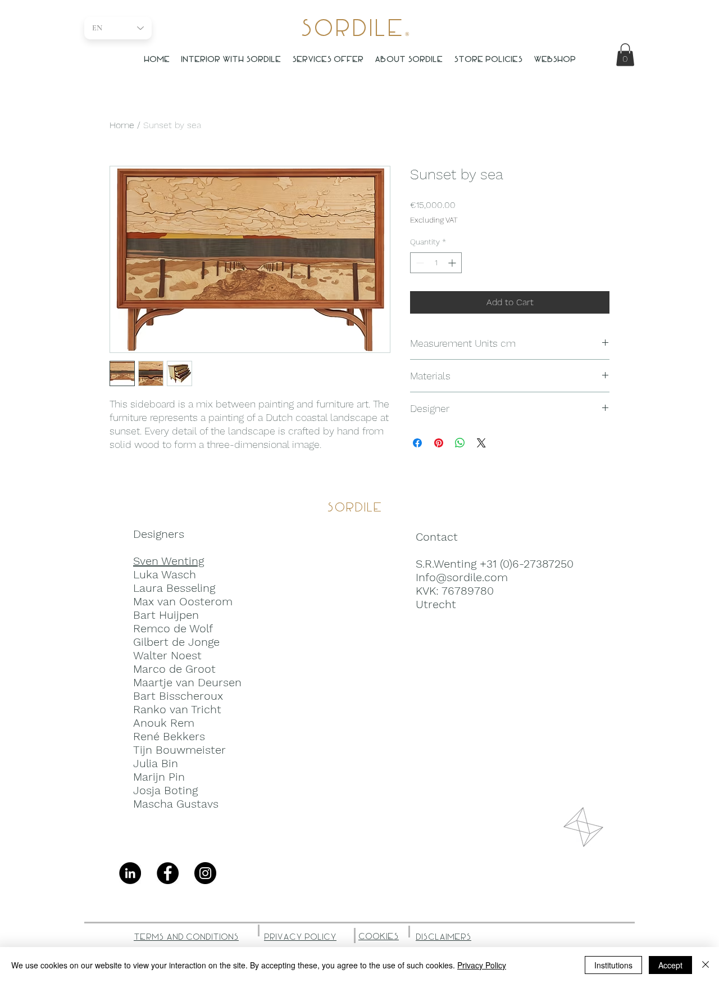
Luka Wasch (164, 574)
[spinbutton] (436, 263)
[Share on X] (481, 443)
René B (151, 736)
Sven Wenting (168, 561)
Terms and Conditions (186, 937)
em (186, 723)
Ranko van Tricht (177, 709)
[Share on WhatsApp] (460, 443)
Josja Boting (165, 790)
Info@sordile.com (462, 577)
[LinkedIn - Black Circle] (130, 873)
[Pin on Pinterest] (438, 443)
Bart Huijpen (166, 615)
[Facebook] (168, 873)
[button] (625, 54)
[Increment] (453, 263)
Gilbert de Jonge (176, 642)
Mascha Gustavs (176, 803)
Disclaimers (443, 937)
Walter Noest (167, 655)
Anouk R (155, 723)
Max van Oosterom (183, 601)
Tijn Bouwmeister (179, 749)
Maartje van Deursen (187, 682)
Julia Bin (155, 763)
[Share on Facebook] (417, 443)
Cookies (378, 936)
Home (122, 125)
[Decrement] (419, 263)
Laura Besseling (174, 588)
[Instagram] (205, 873)
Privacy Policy (300, 937)
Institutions (613, 965)
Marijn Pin (159, 776)
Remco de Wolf (173, 628)
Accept (670, 965)
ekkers (187, 736)
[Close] (705, 965)
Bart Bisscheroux (178, 696)
